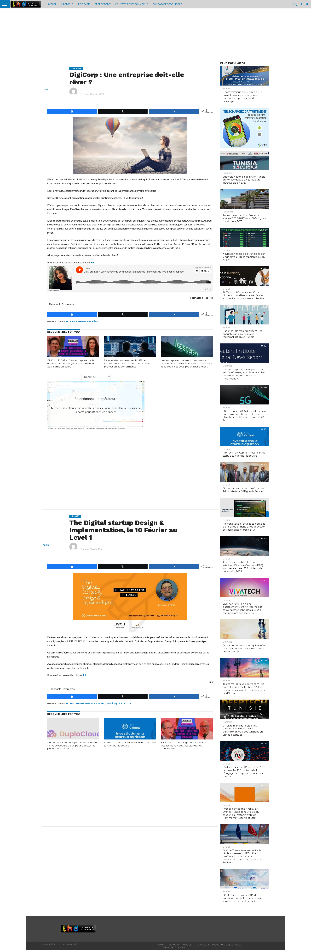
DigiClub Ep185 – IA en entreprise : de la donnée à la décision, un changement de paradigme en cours (71, 363)
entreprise (84, 321)
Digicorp (71, 321)
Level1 (101, 703)
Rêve (95, 321)
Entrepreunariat (86, 703)
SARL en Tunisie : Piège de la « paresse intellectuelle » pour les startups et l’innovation (183, 745)
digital (70, 703)
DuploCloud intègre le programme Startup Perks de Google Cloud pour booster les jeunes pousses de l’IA (72, 745)
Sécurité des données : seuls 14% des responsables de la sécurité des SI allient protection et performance (127, 363)
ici (92, 262)
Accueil (52, 4)
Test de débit (102, 4)
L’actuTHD (67, 4)
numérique (113, 703)
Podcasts (84, 4)
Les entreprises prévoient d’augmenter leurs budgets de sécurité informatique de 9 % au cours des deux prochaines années (186, 363)
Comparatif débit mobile (167, 4)
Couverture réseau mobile (131, 4)
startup (126, 703)
